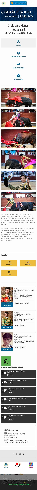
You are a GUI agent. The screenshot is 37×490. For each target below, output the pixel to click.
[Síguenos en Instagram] (20, 454)
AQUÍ (24, 482)
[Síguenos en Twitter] (16, 454)
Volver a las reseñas (11, 16)
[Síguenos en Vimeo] (23, 454)
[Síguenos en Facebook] (13, 454)
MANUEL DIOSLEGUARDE (7, 305)
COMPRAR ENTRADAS (20, 3)
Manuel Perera (7, 350)
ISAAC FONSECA (7, 328)
